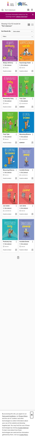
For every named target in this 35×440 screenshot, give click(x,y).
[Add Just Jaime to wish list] (16, 214)
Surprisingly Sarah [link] (25, 63)
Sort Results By (6, 31)
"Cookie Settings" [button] (23, 428)
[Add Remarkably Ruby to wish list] (16, 107)
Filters (4, 36)
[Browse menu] (32, 10)
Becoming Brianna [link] (25, 134)
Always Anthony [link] (8, 63)
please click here (21, 17)
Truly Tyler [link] (22, 98)
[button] (29, 25)
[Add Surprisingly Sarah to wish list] (32, 71)
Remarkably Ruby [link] (8, 98)
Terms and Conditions (9, 416)
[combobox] (13, 10)
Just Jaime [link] (6, 206)
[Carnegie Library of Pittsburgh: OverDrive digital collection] (17, 4)
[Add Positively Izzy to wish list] (16, 250)
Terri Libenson (8, 65)
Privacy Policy (23, 416)
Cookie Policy (23, 435)
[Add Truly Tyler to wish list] (32, 107)
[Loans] (28, 10)
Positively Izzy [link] (7, 241)
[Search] (2, 9)
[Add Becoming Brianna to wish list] (32, 143)
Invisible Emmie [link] (24, 170)
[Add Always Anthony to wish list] (16, 71)
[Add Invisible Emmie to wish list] (32, 178)
